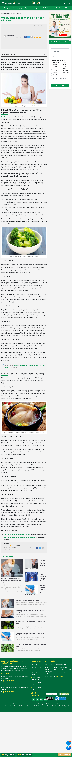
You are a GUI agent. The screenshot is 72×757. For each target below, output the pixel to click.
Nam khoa (56, 62)
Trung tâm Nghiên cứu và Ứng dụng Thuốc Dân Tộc (36, 2)
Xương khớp (65, 67)
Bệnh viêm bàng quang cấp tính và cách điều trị (30, 600)
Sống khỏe (37, 8)
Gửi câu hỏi (60, 85)
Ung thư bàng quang (7, 117)
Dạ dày (55, 66)
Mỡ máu (55, 75)
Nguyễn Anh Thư (10, 36)
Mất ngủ (65, 70)
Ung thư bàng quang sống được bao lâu (17, 534)
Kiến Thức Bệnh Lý (47, 8)
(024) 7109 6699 (8, 681)
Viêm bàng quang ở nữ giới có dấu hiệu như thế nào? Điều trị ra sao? (11, 580)
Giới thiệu (35, 665)
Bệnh (8, 13)
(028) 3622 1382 (8, 692)
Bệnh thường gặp (18, 8)
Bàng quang (18, 13)
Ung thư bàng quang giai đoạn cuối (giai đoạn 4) (19, 537)
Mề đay (55, 64)
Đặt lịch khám (65, 755)
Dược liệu (28, 8)
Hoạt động (59, 8)
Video (66, 8)
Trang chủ (7, 8)
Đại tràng (66, 73)
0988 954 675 (59, 676)
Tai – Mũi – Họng (55, 70)
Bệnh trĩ (65, 64)
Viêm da (65, 62)
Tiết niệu (13, 13)
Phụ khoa (55, 73)
